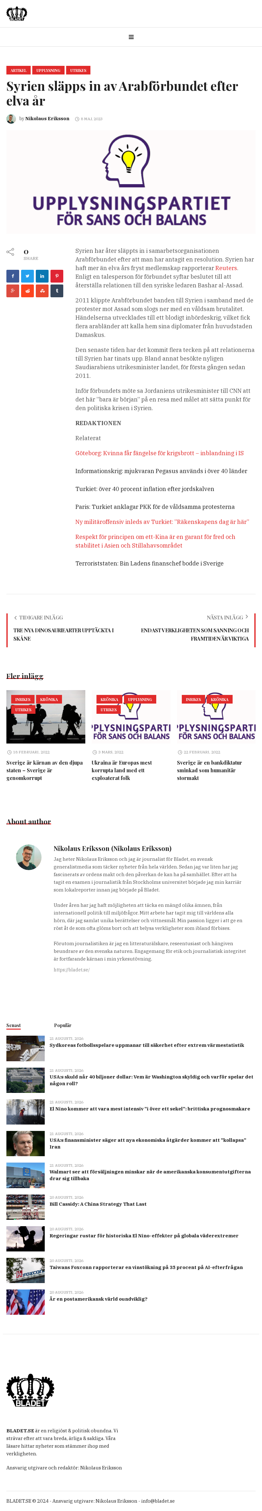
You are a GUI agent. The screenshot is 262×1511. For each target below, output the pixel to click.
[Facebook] (12, 276)
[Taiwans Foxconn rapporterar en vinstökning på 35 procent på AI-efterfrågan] (25, 1270)
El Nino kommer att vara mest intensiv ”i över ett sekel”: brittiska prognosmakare (150, 1109)
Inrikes (22, 699)
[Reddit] (27, 290)
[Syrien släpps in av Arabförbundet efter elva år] (131, 181)
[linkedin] (42, 276)
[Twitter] (27, 276)
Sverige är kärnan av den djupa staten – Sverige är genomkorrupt (44, 770)
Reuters (226, 268)
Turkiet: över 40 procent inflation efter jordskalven (144, 489)
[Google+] (12, 290)
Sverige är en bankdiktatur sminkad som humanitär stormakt (209, 770)
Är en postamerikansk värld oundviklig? (99, 1299)
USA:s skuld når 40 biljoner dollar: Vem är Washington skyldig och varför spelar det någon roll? (151, 1080)
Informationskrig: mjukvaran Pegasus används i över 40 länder (161, 471)
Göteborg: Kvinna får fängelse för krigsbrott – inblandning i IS (159, 453)
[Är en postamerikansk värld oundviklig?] (25, 1302)
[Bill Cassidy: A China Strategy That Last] (25, 1206)
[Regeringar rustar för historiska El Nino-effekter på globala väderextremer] (25, 1238)
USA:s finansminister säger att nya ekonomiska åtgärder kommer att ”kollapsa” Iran (148, 1143)
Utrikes (78, 70)
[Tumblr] (56, 290)
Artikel (19, 70)
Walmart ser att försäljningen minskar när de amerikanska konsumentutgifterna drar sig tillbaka (150, 1175)
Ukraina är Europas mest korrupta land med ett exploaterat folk (122, 770)
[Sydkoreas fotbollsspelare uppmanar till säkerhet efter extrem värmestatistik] (25, 1048)
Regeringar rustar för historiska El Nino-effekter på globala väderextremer (144, 1236)
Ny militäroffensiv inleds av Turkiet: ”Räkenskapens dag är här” (162, 522)
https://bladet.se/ (72, 970)
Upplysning (48, 70)
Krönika (49, 699)
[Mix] (42, 290)
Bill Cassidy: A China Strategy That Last (98, 1204)
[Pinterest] (56, 276)
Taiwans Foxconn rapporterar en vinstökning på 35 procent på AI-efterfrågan (146, 1267)
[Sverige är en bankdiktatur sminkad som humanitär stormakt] (216, 717)
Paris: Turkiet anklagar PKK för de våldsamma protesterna (155, 506)
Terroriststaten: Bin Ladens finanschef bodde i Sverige (149, 563)
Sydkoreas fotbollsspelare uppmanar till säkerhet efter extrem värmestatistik (147, 1045)
